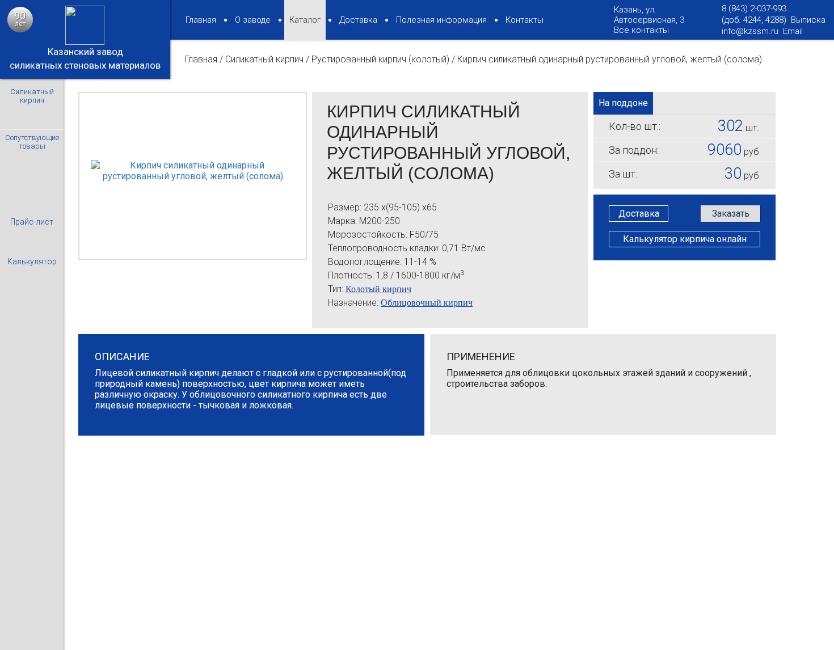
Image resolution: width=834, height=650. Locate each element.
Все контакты (641, 30)
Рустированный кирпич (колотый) (380, 59)
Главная (201, 59)
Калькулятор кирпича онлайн (685, 239)
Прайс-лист (31, 221)
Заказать (730, 213)
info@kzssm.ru (750, 31)
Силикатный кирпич (264, 59)
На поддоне (623, 103)
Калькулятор (32, 261)
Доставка (638, 213)
